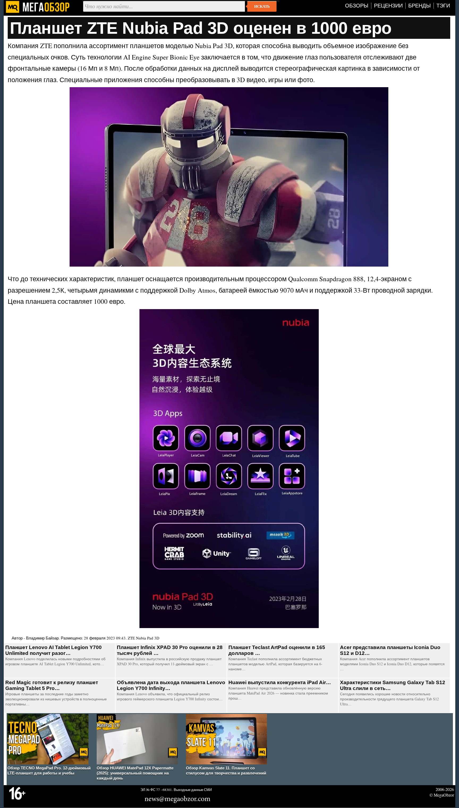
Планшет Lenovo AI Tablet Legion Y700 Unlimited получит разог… (53, 650)
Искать (262, 6)
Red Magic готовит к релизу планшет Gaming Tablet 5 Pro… (51, 685)
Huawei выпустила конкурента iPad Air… (279, 682)
